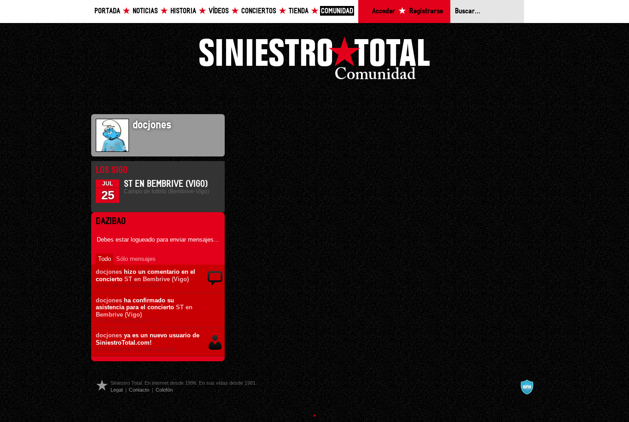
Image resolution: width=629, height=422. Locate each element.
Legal (116, 390)
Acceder (383, 11)
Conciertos (258, 11)
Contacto (139, 390)
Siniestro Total (314, 60)
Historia (183, 11)
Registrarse (426, 11)
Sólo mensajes (136, 258)
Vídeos (219, 11)
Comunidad (337, 11)
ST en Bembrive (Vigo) (166, 184)
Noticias (145, 11)
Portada (107, 11)
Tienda (299, 11)
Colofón (164, 390)
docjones (109, 271)
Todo (104, 258)
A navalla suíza (526, 387)
